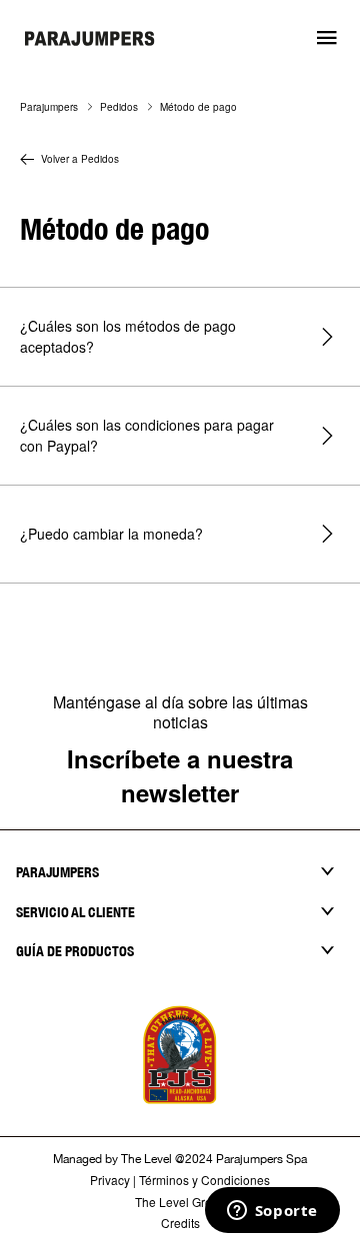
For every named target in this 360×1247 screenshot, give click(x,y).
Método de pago (198, 107)
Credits (180, 1222)
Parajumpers (49, 107)
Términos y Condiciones (204, 1179)
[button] (327, 38)
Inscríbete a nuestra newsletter (180, 775)
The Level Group (180, 1201)
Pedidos (119, 107)
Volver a (80, 159)
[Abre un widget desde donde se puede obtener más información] (272, 1212)
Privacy (110, 1179)
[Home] (90, 44)
